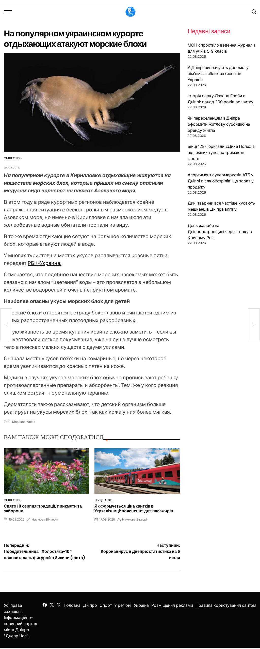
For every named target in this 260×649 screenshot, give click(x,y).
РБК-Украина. (44, 263)
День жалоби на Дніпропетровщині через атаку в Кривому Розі (220, 231)
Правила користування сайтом (226, 605)
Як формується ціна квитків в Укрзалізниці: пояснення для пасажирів (133, 508)
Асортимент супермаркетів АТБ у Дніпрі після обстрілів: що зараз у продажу (221, 181)
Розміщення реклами (172, 605)
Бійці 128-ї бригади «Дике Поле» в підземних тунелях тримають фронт (221, 152)
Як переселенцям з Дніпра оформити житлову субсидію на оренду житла (219, 124)
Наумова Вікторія (45, 519)
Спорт (106, 605)
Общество (13, 158)
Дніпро (90, 605)
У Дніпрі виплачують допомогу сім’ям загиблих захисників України (218, 73)
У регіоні (122, 605)
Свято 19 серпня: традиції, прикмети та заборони (43, 508)
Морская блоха (23, 422)
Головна (72, 605)
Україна (141, 605)
